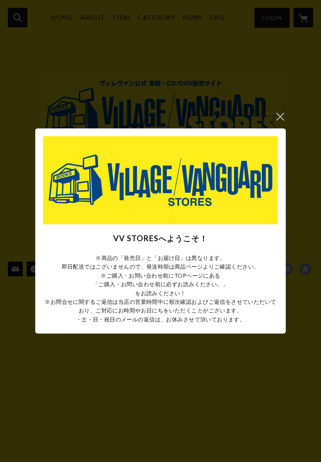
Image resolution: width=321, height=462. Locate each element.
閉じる (280, 117)
